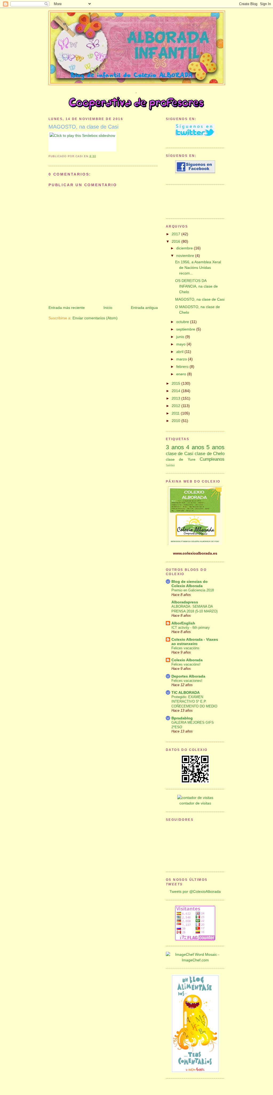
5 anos (215, 447)
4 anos (195, 447)
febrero (183, 366)
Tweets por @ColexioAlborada (195, 891)
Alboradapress (184, 602)
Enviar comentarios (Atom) (95, 318)
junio (180, 337)
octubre (183, 322)
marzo (182, 359)
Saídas (170, 465)
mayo (181, 344)
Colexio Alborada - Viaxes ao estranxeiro (194, 641)
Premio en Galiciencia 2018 (192, 590)
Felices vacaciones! (186, 681)
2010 (176, 421)
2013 (176, 398)
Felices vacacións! (185, 664)
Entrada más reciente (67, 307)
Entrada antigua (144, 307)
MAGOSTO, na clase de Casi (83, 127)
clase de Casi (179, 453)
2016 (176, 241)
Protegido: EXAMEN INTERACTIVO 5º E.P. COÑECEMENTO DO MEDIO (194, 701)
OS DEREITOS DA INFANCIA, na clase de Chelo (196, 286)
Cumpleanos (212, 459)
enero (181, 374)
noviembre (185, 255)
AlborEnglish (183, 623)
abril (180, 351)
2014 (176, 391)
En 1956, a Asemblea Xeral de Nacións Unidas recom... (198, 267)
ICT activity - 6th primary (190, 628)
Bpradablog (182, 718)
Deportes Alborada (188, 676)
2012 (176, 406)
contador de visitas (195, 803)
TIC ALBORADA (185, 692)
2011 (176, 413)
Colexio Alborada (187, 660)
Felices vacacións (185, 648)
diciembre (185, 248)
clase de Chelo (209, 453)
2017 (176, 234)
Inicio (107, 307)
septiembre (186, 329)
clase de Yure (180, 459)
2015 (176, 383)
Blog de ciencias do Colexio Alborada (189, 583)
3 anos (175, 447)
